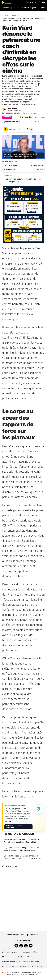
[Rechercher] (39, 2)
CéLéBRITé (7, 117)
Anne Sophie (12, 108)
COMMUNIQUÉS (29, 8)
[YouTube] (31, 945)
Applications (37, 966)
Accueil (6, 16)
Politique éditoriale (25, 957)
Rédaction (37, 952)
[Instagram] (26, 945)
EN (43, 2)
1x (31, 129)
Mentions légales (9, 957)
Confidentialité (8, 966)
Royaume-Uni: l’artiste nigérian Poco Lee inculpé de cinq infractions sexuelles (21, 848)
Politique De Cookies (31, 962)
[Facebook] (16, 945)
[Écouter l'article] (6, 129)
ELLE (16, 8)
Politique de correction (11, 962)
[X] (21, 945)
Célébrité (14, 16)
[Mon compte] (35, 2)
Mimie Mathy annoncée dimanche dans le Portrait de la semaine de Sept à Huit (21, 840)
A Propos (5, 952)
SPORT (6, 8)
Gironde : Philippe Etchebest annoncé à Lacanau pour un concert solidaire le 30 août (23, 857)
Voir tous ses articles (14, 110)
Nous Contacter (23, 966)
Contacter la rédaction (21, 952)
